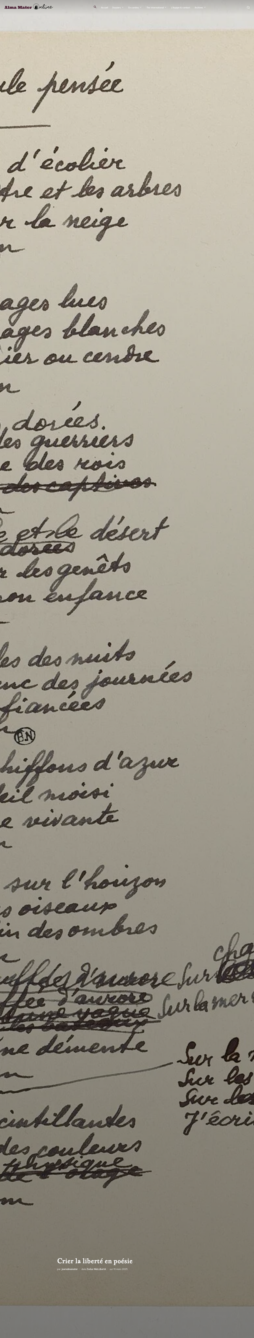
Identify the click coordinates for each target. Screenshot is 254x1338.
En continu (133, 7)
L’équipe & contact (180, 7)
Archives (199, 7)
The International (155, 7)
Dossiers (116, 7)
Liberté (102, 1268)
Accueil (104, 7)
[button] (95, 7)
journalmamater (69, 1268)
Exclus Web (92, 1268)
